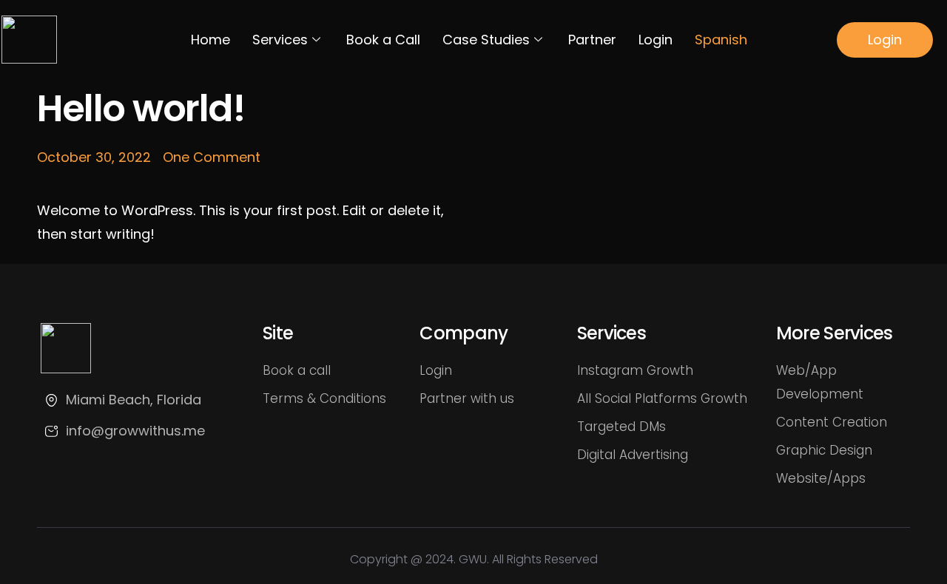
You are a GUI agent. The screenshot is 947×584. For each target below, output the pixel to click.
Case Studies (486, 39)
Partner (592, 39)
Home (210, 39)
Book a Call (383, 39)
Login (655, 39)
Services (280, 39)
